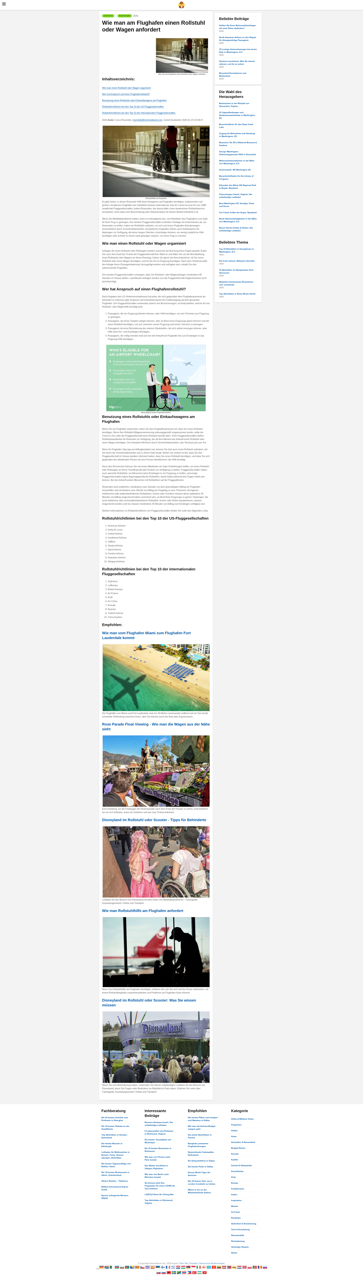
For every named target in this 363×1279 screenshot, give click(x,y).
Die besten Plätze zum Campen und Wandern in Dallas (203, 1118)
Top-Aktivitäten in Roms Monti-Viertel (237, 294)
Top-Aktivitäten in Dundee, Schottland (114, 1136)
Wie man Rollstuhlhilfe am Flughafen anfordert (142, 911)
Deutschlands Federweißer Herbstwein (201, 1153)
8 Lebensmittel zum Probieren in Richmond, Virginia (159, 1132)
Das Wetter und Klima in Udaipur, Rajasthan (156, 1167)
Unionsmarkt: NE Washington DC (235, 170)
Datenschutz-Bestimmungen (212, 1263)
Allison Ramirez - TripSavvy (114, 1181)
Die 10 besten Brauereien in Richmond (158, 1149)
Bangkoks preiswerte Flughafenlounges (198, 1144)
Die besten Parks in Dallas (200, 1166)
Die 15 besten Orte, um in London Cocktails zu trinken (201, 1182)
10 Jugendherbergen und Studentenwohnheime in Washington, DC (237, 115)
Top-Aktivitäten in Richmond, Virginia (159, 1201)
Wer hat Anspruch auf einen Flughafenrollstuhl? (126, 94)
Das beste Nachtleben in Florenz (200, 1136)
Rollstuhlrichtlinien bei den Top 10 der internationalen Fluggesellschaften (138, 113)
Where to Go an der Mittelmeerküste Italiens (199, 1191)
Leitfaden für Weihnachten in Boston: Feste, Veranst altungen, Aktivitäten (115, 1155)
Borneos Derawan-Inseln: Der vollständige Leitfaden (159, 1123)
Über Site (184, 1263)
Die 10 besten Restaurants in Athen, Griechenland (115, 1173)
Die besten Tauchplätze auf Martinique (158, 1141)
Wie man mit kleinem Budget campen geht (201, 1127)
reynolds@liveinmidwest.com (147, 120)
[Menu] (4, 3)
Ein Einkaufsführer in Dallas (201, 1161)
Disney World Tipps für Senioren (199, 1173)
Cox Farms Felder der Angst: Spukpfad (238, 212)
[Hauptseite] (181, 5)
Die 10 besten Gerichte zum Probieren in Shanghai (114, 1118)
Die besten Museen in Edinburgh (111, 1144)
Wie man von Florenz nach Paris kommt (157, 1158)
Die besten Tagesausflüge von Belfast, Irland (116, 1165)
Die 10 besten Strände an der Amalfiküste (115, 1127)
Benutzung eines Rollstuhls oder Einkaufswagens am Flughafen (134, 100)
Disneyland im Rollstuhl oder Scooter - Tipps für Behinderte (154, 820)
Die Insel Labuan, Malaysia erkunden (237, 261)
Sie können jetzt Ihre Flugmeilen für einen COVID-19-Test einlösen (160, 1186)
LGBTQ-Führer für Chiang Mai (159, 1194)
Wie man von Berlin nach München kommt (157, 1175)
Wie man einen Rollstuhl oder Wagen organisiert (126, 88)
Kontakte (194, 1263)
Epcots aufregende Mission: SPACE (115, 1196)
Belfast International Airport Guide (114, 1188)
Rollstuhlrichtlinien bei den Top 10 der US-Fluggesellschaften (133, 106)
